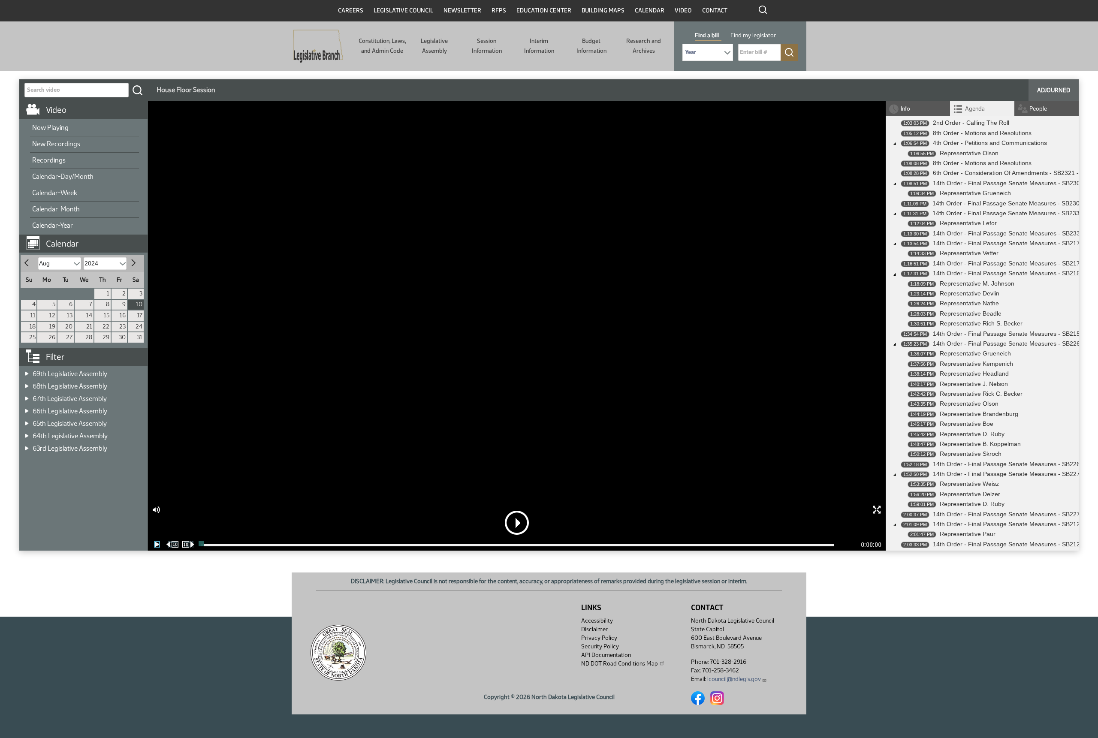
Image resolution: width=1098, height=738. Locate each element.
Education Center (543, 10)
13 (69, 315)
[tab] (982, 108)
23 (122, 326)
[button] (87, 239)
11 (33, 315)
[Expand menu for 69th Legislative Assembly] (27, 371)
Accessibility (597, 620)
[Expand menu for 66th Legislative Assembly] (27, 408)
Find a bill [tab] (707, 35)
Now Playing (50, 128)
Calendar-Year (52, 225)
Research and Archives (643, 45)
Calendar (649, 10)
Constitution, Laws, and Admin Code (382, 45)
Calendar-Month (56, 209)
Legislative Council (403, 10)
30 (122, 337)
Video (683, 10)
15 (106, 315)
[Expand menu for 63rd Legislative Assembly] (27, 446)
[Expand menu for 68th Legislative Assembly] (27, 383)
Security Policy (600, 646)
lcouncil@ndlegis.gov (734, 679)
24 (139, 326)
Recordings (49, 160)
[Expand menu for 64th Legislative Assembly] (27, 433)
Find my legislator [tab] (753, 35)
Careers (350, 10)
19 (52, 326)
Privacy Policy (599, 638)
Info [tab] (905, 108)
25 (32, 337)
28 (88, 337)
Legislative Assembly (434, 45)
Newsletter (462, 10)
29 (106, 337)
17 (139, 315)
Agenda (975, 108)
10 (139, 304)
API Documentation (606, 655)
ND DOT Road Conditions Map (619, 663)
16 (123, 315)
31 (139, 337)
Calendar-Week (54, 193)
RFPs (499, 10)
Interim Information (539, 45)
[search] (137, 90)
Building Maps (603, 10)
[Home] (318, 46)
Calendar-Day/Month (63, 176)
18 (33, 326)
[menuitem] (84, 128)
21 (89, 326)
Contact (714, 10)
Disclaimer (594, 629)
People (1038, 108)
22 (106, 326)
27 (69, 337)
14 (89, 315)
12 (52, 315)
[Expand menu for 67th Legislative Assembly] (27, 396)
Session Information (487, 45)
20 (68, 326)
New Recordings (56, 144)
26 (51, 337)
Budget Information (591, 45)
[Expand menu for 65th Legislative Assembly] (27, 421)
